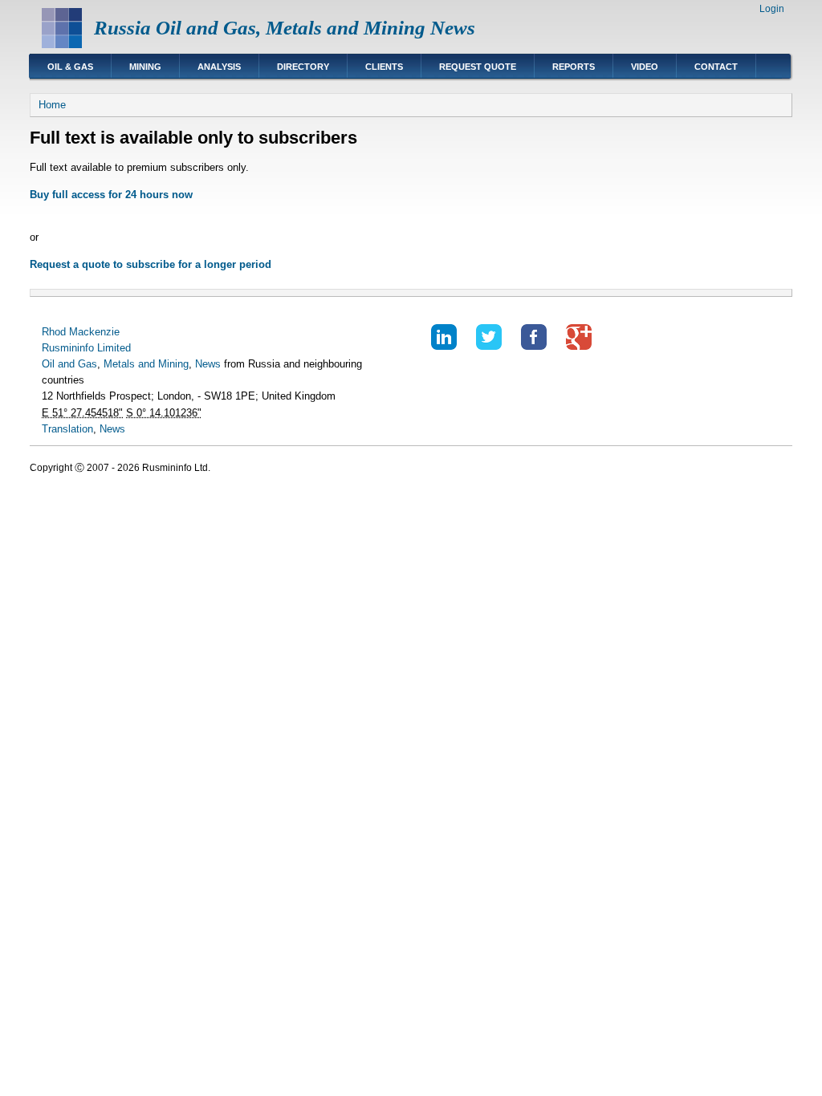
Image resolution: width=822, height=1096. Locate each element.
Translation (67, 429)
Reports (573, 66)
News (208, 364)
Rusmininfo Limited (86, 348)
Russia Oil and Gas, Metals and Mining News (284, 28)
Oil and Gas (69, 364)
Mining (145, 66)
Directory (303, 66)
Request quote (477, 66)
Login (771, 8)
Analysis (219, 66)
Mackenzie (94, 332)
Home (52, 105)
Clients (384, 66)
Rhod (54, 332)
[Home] (62, 45)
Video (644, 66)
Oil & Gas (70, 66)
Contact (716, 66)
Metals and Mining (146, 364)
